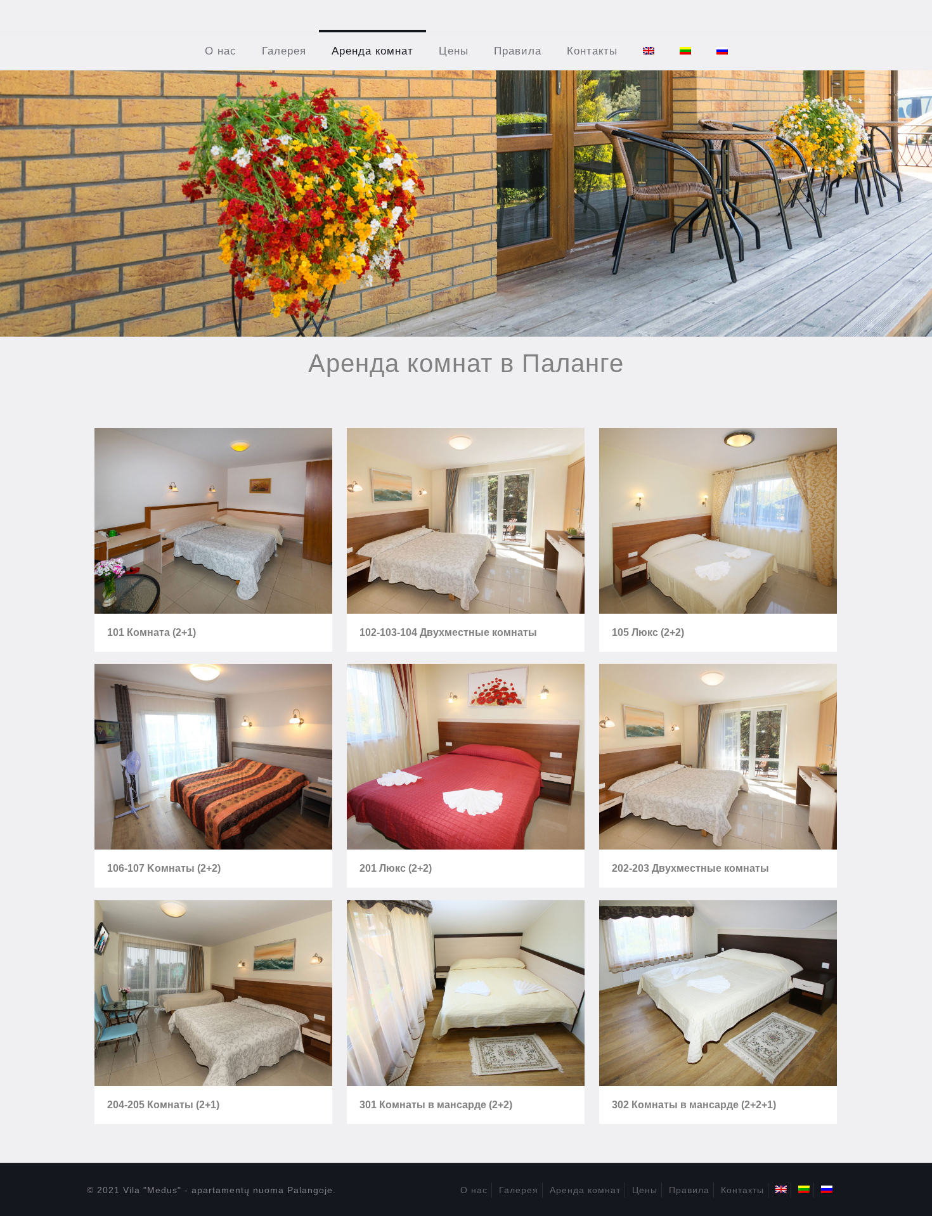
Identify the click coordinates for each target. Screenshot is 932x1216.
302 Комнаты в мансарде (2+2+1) (694, 1104)
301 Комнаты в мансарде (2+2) (435, 1104)
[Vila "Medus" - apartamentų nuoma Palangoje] (466, 16)
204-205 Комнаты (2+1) (163, 1104)
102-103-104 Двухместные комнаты (448, 632)
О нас (474, 1190)
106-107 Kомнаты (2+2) (164, 868)
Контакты (742, 1190)
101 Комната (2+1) (151, 632)
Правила (689, 1190)
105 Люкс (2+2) (648, 632)
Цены (644, 1190)
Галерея (518, 1190)
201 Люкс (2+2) (395, 868)
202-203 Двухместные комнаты (690, 868)
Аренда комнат (585, 1190)
